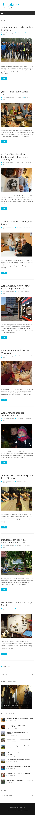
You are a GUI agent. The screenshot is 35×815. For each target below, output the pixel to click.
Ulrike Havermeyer (9, 33)
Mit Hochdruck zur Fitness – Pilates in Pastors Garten (15, 541)
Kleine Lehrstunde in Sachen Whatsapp (15, 351)
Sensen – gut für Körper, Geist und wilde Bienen (19, 746)
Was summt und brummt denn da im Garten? (19, 773)
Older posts (6, 666)
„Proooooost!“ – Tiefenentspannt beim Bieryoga (17, 477)
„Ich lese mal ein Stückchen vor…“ (14, 93)
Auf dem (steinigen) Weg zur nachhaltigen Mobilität (15, 287)
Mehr (4, 79)
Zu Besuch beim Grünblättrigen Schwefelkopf (18, 739)
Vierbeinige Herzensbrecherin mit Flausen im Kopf (20, 718)
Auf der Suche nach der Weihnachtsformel (12, 414)
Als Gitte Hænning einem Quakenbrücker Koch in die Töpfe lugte (14, 157)
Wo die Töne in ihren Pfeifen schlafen (13, 705)
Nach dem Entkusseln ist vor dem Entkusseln (18, 759)
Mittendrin (27, 97)
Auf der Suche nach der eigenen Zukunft (16, 222)
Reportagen (30, 33)
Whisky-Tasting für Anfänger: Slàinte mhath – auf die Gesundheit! (19, 726)
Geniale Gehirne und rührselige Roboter (16, 603)
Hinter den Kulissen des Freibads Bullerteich (18, 766)
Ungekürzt (11, 4)
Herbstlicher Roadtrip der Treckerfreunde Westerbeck (17, 732)
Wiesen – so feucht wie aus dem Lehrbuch (17, 28)
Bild (4, 34)
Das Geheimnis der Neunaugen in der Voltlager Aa (20, 780)
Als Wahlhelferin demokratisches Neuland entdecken (17, 753)
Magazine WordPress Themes (13, 810)
